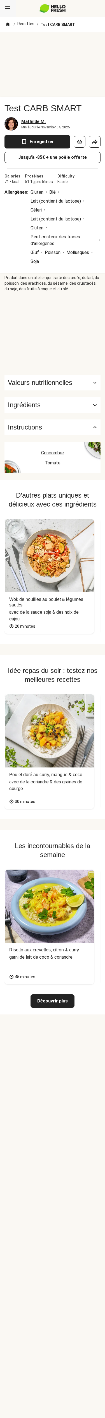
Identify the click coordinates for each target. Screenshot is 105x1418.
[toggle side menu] (8, 8)
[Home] (7, 24)
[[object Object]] (79, 142)
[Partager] (95, 142)
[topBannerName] (52, 43)
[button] (52, 404)
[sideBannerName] (53, 333)
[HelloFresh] (52, 8)
